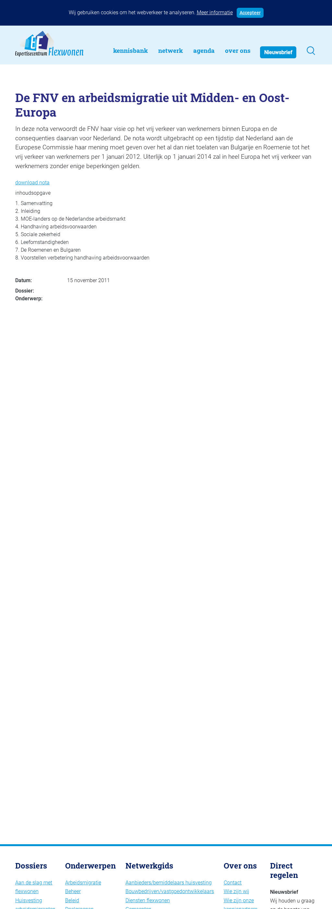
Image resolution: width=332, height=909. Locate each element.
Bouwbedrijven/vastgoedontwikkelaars (169, 891)
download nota (32, 182)
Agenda (204, 50)
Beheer (73, 891)
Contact (233, 883)
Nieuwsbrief (278, 52)
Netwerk (170, 50)
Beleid (72, 900)
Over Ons (238, 50)
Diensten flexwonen (147, 900)
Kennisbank (130, 50)
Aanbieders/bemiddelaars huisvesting (168, 883)
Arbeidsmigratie (83, 883)
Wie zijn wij (236, 891)
